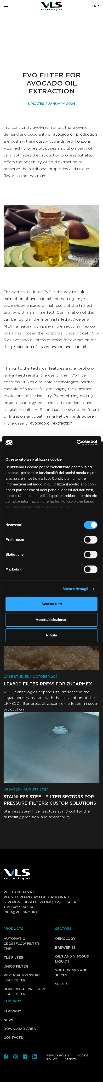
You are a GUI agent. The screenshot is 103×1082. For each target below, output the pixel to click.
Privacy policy (57, 1055)
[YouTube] (25, 1056)
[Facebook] (6, 1056)
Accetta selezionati (51, 620)
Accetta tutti (51, 604)
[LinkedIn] (34, 1056)
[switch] (85, 540)
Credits (71, 1059)
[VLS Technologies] (51, 6)
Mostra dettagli (75, 589)
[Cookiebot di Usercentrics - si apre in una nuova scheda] (76, 443)
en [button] (94, 6)
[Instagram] (15, 1056)
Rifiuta (51, 635)
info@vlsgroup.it (21, 912)
